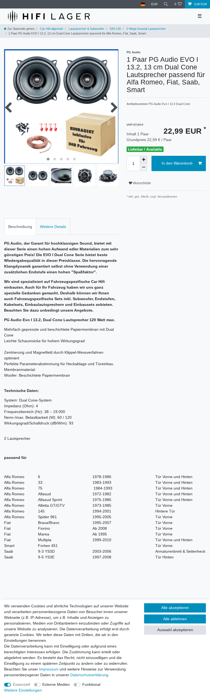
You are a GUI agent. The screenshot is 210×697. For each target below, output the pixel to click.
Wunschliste (141, 183)
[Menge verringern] (143, 167)
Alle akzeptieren (175, 607)
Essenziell (21, 684)
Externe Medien (56, 684)
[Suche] (166, 4)
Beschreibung (20, 226)
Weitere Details (53, 226)
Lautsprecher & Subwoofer (86, 28)
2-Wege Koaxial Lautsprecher (146, 28)
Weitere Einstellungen (23, 690)
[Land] (143, 4)
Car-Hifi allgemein (51, 28)
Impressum (49, 669)
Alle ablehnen (175, 619)
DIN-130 (115, 28)
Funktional (91, 684)
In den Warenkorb (177, 163)
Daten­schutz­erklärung (89, 675)
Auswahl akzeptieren (175, 630)
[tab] (20, 226)
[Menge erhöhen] (143, 159)
